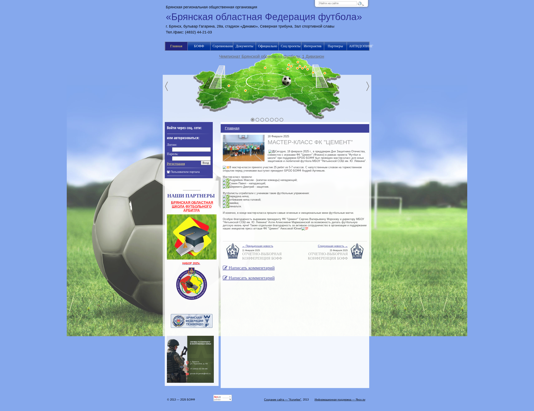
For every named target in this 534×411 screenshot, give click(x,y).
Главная (232, 128)
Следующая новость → (333, 246)
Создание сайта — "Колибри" (282, 399)
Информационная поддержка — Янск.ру (340, 399)
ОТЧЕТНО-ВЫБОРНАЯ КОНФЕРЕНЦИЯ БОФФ (262, 256)
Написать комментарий (251, 267)
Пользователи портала (185, 171)
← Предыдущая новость (257, 246)
